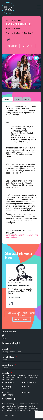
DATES (18, 99)
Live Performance (8, 393)
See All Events (22, 319)
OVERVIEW (7, 99)
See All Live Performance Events (21, 314)
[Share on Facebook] (30, 59)
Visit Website (28, 46)
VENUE (26, 99)
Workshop (8, 382)
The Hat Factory (15, 297)
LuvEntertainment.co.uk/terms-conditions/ (22, 236)
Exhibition (29, 382)
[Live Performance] (9, 42)
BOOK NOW (12, 46)
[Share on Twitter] (36, 59)
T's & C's (4, 339)
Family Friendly (6, 387)
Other (26, 392)
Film (26, 386)
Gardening (9, 398)
